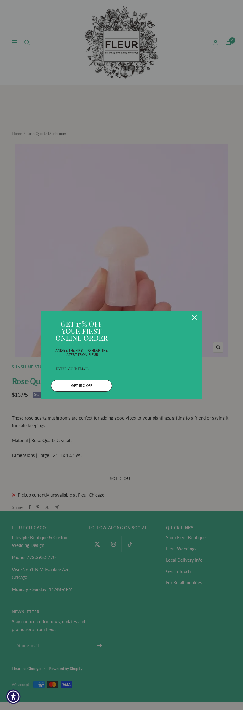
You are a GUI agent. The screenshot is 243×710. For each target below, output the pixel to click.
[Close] (194, 318)
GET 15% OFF (81, 385)
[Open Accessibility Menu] (13, 696)
